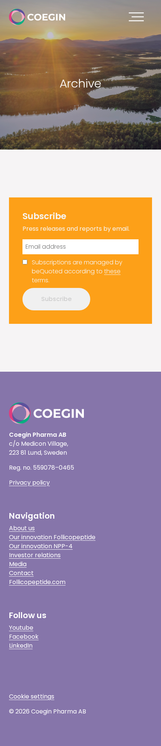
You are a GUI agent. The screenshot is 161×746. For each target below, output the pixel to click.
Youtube (21, 627)
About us (22, 528)
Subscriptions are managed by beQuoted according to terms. (77, 271)
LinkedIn (21, 645)
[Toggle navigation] (138, 17)
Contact (21, 573)
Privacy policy (29, 482)
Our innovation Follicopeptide (52, 537)
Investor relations (35, 555)
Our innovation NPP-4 (41, 546)
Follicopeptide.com (37, 582)
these (112, 271)
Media (18, 564)
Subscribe (56, 299)
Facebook (24, 636)
